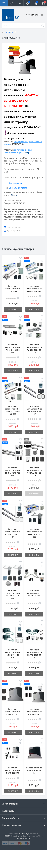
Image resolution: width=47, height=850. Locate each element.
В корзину (13, 309)
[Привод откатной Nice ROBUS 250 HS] (34, 752)
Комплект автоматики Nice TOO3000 (12, 288)
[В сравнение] (20, 261)
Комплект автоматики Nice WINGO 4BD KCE (34, 288)
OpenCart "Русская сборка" (28, 834)
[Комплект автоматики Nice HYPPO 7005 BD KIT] (13, 634)
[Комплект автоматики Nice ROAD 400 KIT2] (34, 694)
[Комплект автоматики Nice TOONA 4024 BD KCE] (34, 452)
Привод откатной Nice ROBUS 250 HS (34, 770)
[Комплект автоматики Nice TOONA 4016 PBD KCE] (13, 452)
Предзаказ (34, 493)
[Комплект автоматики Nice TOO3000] (13, 271)
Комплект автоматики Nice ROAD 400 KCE (12, 711)
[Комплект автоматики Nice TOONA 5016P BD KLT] (13, 514)
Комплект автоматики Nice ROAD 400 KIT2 (34, 711)
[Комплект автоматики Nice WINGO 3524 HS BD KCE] (13, 391)
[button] (19, 3)
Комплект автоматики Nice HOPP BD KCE (34, 593)
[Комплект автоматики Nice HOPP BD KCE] (34, 575)
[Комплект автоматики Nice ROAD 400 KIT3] (13, 752)
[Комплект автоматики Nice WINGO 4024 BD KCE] (13, 329)
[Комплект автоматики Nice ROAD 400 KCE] (13, 694)
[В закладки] (20, 258)
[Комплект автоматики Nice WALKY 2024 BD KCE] (13, 575)
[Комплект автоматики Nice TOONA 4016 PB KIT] (34, 391)
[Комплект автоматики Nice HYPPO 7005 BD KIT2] (34, 634)
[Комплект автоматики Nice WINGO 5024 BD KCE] (34, 329)
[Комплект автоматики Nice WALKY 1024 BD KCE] (34, 514)
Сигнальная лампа (18, 188)
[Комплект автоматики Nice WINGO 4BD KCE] (34, 271)
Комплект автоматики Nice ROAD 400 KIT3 (12, 770)
